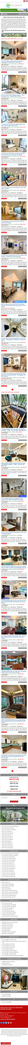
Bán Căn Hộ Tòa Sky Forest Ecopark (10, 826)
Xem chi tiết (4, 72)
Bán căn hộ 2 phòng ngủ (7, 846)
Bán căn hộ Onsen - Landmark (9, 829)
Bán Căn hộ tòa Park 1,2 (7, 837)
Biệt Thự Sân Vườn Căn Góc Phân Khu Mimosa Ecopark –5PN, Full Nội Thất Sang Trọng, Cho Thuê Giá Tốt (13, 305)
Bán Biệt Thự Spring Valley (8, 933)
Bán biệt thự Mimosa (11, 432)
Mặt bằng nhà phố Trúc (7, 964)
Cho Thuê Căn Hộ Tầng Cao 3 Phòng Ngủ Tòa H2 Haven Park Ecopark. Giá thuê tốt (13, 125)
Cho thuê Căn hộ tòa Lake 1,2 (8, 866)
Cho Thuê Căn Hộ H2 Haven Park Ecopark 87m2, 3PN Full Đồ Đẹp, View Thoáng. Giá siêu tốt (13, 154)
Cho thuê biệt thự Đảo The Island (9, 950)
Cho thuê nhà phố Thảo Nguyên (9, 904)
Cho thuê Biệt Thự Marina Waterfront (10, 952)
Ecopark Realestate (6, 994)
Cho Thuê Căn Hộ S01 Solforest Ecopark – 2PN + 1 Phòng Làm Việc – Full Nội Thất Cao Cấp (13, 95)
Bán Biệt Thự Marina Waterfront (14, 467)
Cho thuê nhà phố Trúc (7, 903)
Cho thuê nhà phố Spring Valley (9, 912)
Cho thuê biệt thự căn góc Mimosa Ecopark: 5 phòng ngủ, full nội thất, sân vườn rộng (12, 61)
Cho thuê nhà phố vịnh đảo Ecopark (10, 916)
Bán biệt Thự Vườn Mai (12, 639)
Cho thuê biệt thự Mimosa (12, 63)
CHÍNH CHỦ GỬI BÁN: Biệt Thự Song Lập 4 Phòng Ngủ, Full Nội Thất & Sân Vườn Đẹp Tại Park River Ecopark (13, 721)
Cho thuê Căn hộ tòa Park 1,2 (8, 865)
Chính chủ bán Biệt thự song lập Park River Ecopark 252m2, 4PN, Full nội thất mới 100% (12, 499)
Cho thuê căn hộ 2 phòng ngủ (8, 874)
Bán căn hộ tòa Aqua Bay (7, 833)
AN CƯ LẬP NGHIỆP (6, 1002)
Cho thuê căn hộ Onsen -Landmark (14, 377)
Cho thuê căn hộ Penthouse (8, 861)
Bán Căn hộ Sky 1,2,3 (7, 834)
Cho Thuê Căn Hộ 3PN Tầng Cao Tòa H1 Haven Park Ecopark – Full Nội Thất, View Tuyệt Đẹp (14, 256)
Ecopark (3, 19)
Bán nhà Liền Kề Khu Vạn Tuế (8, 897)
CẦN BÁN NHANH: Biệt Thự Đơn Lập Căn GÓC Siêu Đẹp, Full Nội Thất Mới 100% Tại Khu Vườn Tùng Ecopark (13, 602)
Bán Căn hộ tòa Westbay (7, 839)
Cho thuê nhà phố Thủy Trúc (8, 914)
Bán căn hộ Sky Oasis (7, 831)
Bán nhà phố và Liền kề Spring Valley (10, 892)
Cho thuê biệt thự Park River (8, 947)
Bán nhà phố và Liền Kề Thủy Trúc (9, 893)
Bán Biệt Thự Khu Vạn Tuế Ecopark (10, 922)
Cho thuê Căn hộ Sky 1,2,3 (8, 863)
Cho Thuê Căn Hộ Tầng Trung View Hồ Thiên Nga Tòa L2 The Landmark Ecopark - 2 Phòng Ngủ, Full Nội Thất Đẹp (13, 375)
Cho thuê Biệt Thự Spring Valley (9, 953)
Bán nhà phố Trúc (6, 882)
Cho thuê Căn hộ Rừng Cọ (8, 869)
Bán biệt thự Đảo (6, 930)
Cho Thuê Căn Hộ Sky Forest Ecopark (10, 853)
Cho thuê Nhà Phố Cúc (7, 909)
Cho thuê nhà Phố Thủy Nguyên (9, 906)
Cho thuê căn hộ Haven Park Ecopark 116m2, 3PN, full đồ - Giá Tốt (13, 188)
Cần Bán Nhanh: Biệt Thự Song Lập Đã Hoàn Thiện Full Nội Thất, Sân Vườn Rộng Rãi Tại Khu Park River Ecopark (13, 756)
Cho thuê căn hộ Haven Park (13, 156)
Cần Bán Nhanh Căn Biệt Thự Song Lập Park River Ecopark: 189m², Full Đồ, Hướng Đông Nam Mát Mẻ (13, 567)
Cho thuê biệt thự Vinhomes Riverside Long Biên (12, 955)
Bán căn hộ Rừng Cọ (6, 841)
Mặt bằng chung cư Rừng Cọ (8, 961)
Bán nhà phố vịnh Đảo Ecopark (9, 895)
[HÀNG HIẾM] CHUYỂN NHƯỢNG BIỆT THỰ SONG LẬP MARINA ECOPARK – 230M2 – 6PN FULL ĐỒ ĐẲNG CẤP (13, 464)
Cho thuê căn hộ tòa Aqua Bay (8, 860)
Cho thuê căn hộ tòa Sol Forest (13, 97)
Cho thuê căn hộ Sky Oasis (8, 871)
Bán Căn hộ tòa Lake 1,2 (12, 535)
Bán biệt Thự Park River (12, 501)
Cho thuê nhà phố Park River (8, 911)
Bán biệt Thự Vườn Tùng (12, 604)
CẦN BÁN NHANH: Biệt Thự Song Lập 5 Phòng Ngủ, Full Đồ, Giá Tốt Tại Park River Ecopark (13, 671)
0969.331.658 (23, 14)
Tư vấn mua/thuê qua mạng (14, 791)
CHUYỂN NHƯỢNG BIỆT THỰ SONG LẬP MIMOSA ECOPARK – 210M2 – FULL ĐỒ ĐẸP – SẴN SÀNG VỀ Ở (14, 429)
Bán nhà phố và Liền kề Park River (9, 890)
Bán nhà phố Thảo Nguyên (8, 884)
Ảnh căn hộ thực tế (14, 968)
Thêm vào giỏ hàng (22, 72)
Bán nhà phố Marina (6, 888)
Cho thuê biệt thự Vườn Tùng (8, 945)
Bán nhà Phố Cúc (6, 887)
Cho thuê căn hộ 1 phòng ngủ (8, 873)
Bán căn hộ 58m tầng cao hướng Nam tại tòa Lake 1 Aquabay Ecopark (13, 533)
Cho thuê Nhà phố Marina (7, 908)
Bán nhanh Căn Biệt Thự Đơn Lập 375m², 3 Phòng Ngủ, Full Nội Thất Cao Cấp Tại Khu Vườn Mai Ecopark (13, 637)
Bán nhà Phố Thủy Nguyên (8, 885)
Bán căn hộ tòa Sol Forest (8, 828)
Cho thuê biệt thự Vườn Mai (8, 944)
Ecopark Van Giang (6, 996)
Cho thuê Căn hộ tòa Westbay (8, 868)
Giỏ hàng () (15, 801)
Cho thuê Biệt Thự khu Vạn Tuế (9, 939)
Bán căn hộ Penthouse (7, 842)
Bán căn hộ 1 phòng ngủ (7, 847)
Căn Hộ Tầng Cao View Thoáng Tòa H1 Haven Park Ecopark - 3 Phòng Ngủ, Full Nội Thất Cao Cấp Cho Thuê (13, 340)
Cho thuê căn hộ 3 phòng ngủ (13, 127)
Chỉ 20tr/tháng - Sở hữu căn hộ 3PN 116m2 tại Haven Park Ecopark (12, 222)
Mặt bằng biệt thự (6, 963)
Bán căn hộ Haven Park (7, 844)
